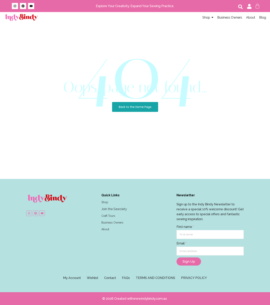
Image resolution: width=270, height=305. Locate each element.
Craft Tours (108, 215)
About (105, 229)
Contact (110, 278)
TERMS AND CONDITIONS (155, 278)
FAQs (126, 278)
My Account (72, 278)
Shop (104, 202)
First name (185, 227)
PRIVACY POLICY (194, 278)
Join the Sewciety (114, 209)
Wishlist (92, 278)
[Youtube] (31, 6)
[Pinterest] (23, 6)
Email (181, 243)
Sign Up (188, 261)
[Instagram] (15, 6)
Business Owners (112, 222)
